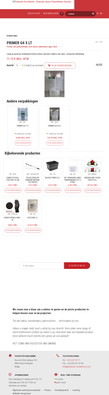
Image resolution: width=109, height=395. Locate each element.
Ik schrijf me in (77, 265)
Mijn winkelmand (52, 13)
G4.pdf (99, 64)
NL (101, 13)
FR (98, 13)
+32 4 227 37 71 (73, 360)
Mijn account (34, 13)
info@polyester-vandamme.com (76, 366)
